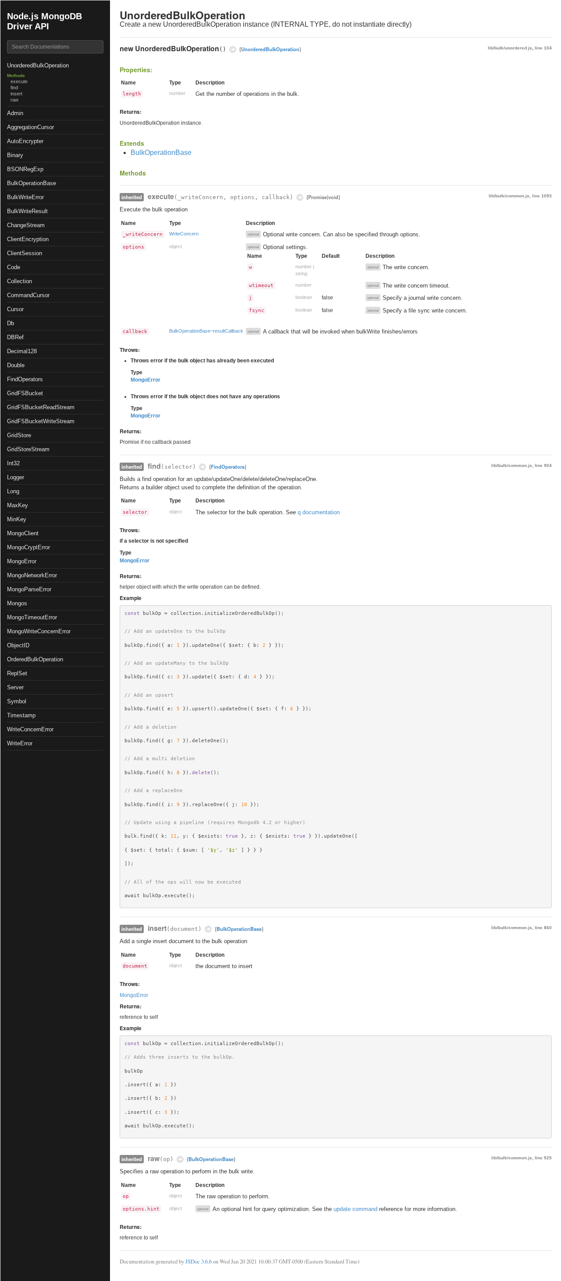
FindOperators (25, 379)
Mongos (17, 603)
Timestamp (21, 715)
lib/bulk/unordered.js (510, 48)
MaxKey (17, 505)
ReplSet (17, 673)
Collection (19, 281)
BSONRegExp (25, 169)
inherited (131, 196)
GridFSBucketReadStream (41, 407)
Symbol (16, 701)
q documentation (319, 512)
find (14, 87)
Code (13, 267)
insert (16, 93)
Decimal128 (22, 351)
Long (13, 491)
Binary (15, 155)
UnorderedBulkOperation (38, 65)
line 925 (543, 1157)
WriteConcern (184, 233)
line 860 (543, 927)
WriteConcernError (30, 729)
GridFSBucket (25, 393)
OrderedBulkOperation (35, 659)
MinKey (16, 519)
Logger (15, 477)
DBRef (15, 337)
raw (14, 99)
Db (10, 323)
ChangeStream (26, 225)
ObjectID (18, 645)
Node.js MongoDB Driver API (44, 21)
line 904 (543, 465)
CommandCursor (28, 295)
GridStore (19, 435)
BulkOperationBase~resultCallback (206, 330)
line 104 (543, 48)
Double (16, 365)
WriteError (19, 743)
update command (355, 1209)
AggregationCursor (30, 127)
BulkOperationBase (31, 183)
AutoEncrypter (25, 141)
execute (19, 81)
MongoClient (23, 533)
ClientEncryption (28, 239)
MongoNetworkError (32, 575)
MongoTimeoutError (32, 617)
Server (15, 687)
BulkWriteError (25, 197)
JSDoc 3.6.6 (198, 1261)
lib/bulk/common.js (509, 195)
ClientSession (24, 253)
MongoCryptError (28, 547)
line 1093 (542, 195)
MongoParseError (29, 589)
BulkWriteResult (27, 211)
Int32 (13, 463)
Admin (15, 113)
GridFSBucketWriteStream (41, 421)
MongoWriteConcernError (39, 631)
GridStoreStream (28, 449)
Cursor (15, 309)
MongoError (21, 561)
